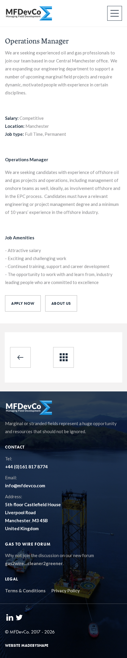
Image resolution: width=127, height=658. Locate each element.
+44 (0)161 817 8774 (26, 466)
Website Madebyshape (26, 645)
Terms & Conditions (25, 590)
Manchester (17, 520)
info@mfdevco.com (25, 485)
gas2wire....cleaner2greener (34, 563)
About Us (61, 303)
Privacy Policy (65, 590)
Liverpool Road (20, 512)
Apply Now (23, 303)
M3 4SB (40, 520)
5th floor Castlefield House (33, 504)
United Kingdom (22, 528)
